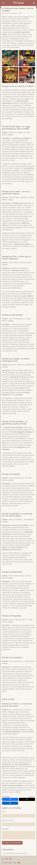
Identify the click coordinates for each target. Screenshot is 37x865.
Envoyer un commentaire (12, 842)
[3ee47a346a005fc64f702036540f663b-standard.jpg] (26, 58)
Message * (5, 829)
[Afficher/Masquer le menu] (34, 3)
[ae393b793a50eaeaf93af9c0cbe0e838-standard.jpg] (10, 58)
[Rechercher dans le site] (3, 3)
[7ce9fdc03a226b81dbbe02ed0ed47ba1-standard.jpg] (10, 75)
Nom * (4, 812)
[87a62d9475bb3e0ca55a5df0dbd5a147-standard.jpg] (26, 75)
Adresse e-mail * (8, 820)
